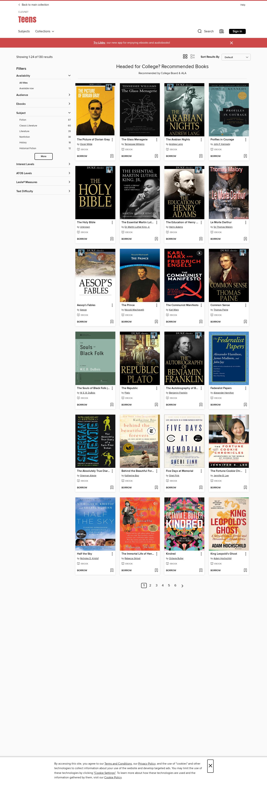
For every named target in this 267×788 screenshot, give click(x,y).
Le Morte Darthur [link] (221, 222)
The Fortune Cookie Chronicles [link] (227, 471)
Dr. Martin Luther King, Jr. (137, 227)
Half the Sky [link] (84, 554)
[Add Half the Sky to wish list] (112, 570)
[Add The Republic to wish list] (156, 405)
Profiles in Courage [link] (222, 139)
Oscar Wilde (86, 144)
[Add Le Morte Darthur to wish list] (245, 239)
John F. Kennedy (222, 144)
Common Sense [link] (220, 305)
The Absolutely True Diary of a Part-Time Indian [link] (93, 471)
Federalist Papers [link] (221, 388)
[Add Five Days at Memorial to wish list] (201, 487)
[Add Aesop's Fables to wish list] (112, 322)
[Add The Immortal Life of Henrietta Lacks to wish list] (156, 570)
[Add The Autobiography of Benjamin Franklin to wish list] (201, 405)
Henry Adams (176, 227)
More (43, 156)
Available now (26, 88)
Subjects (24, 31)
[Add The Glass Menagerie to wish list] (156, 156)
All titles (23, 82)
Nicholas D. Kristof (89, 558)
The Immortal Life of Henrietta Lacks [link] (138, 554)
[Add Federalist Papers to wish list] (245, 405)
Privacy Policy (146, 763)
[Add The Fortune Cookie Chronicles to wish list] (245, 487)
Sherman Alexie (88, 475)
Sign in (237, 31)
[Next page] (182, 585)
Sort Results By (210, 57)
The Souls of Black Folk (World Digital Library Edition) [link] (93, 388)
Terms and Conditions (118, 763)
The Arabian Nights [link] (178, 139)
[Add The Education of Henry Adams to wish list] (201, 239)
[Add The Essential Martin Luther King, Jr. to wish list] (156, 239)
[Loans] (221, 32)
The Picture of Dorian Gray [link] (93, 139)
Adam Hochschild (222, 558)
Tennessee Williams (134, 144)
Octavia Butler (176, 558)
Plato (127, 392)
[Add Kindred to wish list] (201, 570)
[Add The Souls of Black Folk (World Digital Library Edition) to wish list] (112, 405)
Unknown (85, 227)
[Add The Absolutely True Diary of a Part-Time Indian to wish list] (112, 487)
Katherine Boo (132, 475)
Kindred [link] (171, 554)
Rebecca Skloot (132, 558)
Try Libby (99, 43)
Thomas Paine (221, 309)
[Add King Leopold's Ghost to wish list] (245, 570)
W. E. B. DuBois (87, 392)
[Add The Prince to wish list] (156, 322)
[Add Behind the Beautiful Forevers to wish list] (156, 487)
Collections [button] (43, 31)
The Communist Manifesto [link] (182, 305)
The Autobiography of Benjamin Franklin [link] (182, 388)
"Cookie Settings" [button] (105, 773)
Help (242, 5)
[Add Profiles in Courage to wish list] (245, 156)
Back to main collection (35, 5)
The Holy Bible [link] (86, 222)
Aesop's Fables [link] (86, 305)
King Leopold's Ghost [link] (224, 554)
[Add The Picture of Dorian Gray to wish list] (112, 156)
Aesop (83, 309)
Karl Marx (174, 309)
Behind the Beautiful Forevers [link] (138, 471)
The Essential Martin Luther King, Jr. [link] (138, 222)
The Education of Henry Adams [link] (182, 222)
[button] (205, 32)
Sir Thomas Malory (223, 227)
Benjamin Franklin (178, 392)
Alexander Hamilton (224, 392)
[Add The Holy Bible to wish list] (112, 239)
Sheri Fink (174, 475)
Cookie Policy (113, 777)
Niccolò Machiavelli (134, 309)
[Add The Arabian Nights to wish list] (201, 156)
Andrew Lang (176, 144)
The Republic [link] (130, 388)
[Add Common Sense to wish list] (245, 322)
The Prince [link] (128, 305)
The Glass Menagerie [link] (134, 139)
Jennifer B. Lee (221, 475)
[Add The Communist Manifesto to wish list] (201, 322)
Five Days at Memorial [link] (179, 471)
